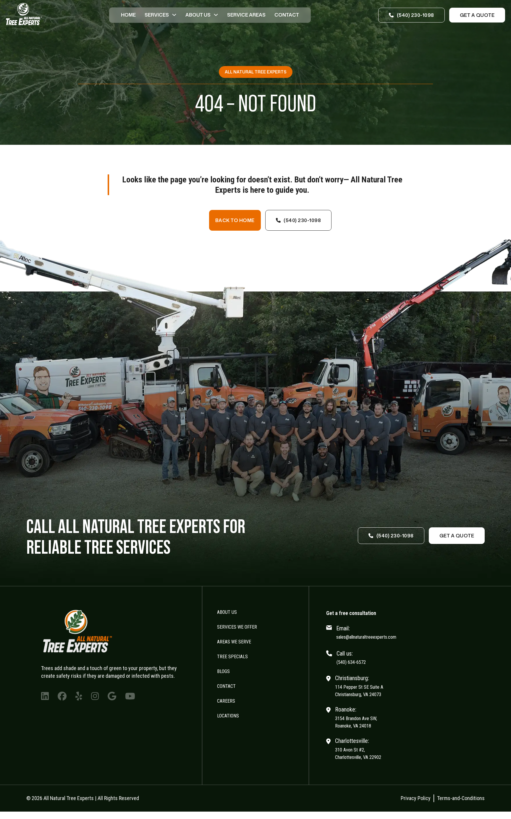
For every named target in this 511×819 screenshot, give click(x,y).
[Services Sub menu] (174, 15)
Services (157, 15)
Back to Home (235, 220)
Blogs (223, 671)
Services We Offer (237, 627)
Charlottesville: (352, 740)
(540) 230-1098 (415, 15)
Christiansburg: (352, 678)
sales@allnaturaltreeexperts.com (366, 637)
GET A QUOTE (477, 15)
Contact (286, 15)
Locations (228, 716)
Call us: (345, 653)
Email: (343, 628)
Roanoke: (345, 709)
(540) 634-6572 (351, 662)
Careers (226, 701)
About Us (198, 15)
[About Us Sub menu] (216, 15)
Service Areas (246, 15)
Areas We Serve (234, 642)
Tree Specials (232, 656)
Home (128, 15)
